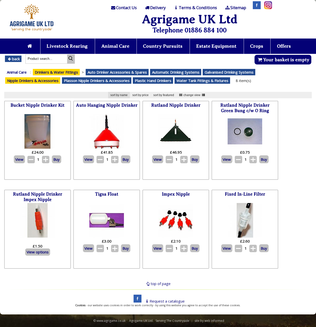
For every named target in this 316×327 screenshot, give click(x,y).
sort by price (140, 95)
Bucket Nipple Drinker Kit (37, 105)
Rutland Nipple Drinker (175, 105)
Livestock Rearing (67, 46)
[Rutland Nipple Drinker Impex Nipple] (37, 236)
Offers (284, 46)
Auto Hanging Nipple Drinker (107, 105)
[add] (45, 159)
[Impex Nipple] (175, 236)
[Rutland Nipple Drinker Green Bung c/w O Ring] (245, 147)
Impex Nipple (176, 194)
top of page (161, 283)
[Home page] (31, 32)
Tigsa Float (106, 194)
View (19, 159)
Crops (256, 46)
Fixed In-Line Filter (245, 194)
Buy (56, 159)
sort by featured (163, 95)
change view (192, 95)
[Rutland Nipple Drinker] (175, 147)
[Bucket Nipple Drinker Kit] (37, 147)
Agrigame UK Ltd (189, 19)
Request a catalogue (167, 301)
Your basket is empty (286, 59)
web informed (214, 321)
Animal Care (115, 46)
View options (38, 251)
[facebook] (136, 301)
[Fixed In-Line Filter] (245, 236)
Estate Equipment (216, 46)
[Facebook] (255, 7)
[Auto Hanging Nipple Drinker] (106, 147)
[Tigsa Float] (106, 236)
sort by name (119, 95)
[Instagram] (267, 7)
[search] (71, 59)
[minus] (31, 159)
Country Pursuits (162, 46)
